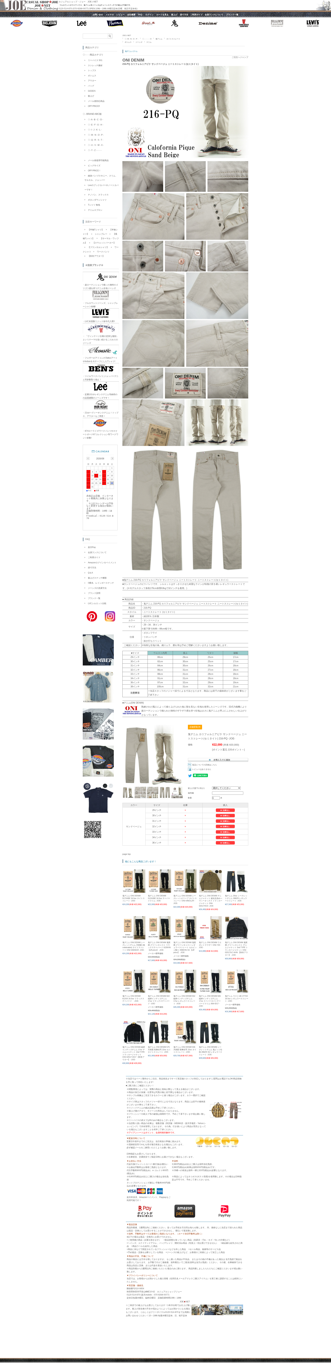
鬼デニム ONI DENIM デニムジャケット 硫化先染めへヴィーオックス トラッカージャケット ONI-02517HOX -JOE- (210, 901)
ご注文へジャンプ (240, 57)
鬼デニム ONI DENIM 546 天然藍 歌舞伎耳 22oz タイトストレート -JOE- (184, 1049)
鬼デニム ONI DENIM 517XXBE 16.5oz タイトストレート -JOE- (133, 898)
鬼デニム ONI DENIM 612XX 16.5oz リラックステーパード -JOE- (133, 998)
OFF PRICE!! (94, 106)
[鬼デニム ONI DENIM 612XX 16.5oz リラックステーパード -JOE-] (134, 991)
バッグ (91, 86)
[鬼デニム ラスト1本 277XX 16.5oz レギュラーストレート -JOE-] (236, 991)
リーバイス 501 (95, 60)
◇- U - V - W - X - (96, 145)
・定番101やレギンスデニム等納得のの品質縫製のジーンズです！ (100, 396)
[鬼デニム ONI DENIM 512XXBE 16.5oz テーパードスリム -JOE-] (159, 891)
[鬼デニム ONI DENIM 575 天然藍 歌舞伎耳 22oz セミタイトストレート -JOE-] (159, 1042)
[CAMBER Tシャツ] (98, 664)
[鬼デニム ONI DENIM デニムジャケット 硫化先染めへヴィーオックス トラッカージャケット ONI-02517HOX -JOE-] (210, 891)
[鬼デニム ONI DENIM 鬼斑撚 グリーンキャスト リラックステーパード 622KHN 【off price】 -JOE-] (159, 938)
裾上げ (91, 96)
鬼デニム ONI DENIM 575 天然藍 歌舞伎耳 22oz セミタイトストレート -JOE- (159, 1049)
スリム (149, 42)
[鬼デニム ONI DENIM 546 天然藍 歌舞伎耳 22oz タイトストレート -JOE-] (185, 1042)
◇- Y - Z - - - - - (95, 150)
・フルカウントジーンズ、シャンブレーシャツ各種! (100, 305)
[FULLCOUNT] (98, 812)
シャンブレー (101, 234)
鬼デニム (159, 39)
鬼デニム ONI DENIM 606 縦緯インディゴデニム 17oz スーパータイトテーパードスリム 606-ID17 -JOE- (210, 1001)
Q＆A (90, 573)
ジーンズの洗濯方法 (97, 588)
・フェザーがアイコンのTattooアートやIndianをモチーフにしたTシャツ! (100, 360)
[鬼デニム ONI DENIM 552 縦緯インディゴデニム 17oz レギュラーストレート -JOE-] (185, 991)
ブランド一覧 (94, 598)
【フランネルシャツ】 (98, 247)
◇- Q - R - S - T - (95, 140)
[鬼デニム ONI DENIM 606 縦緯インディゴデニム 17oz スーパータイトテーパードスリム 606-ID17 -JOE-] (210, 991)
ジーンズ (139, 42)
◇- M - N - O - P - (131, 39)
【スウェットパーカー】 (104, 243)
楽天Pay (92, 547)
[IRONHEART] (98, 738)
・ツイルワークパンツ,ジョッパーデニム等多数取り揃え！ (100, 378)
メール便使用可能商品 (98, 160)
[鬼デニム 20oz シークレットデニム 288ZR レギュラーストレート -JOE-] (236, 891)
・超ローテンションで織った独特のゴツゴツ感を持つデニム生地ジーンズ (100, 286)
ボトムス (128, 42)
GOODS (92, 91)
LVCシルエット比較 (97, 603)
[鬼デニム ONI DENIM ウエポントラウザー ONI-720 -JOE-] (210, 938)
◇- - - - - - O (147, 39)
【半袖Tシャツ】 (96, 229)
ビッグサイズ (94, 165)
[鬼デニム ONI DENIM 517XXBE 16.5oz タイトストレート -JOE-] (134, 891)
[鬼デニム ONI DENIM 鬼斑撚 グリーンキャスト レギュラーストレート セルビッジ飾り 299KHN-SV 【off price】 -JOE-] (185, 938)
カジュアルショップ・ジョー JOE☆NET (78, 2)
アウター (92, 80)
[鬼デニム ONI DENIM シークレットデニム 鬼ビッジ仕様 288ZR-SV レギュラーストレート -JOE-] (210, 1042)
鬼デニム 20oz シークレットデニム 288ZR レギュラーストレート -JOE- (236, 898)
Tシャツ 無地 (94, 205)
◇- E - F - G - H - (95, 125)
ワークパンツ (103, 252)
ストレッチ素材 (95, 65)
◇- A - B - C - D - (95, 119)
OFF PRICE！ (94, 170)
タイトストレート (173, 39)
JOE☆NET (126, 35)
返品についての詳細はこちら (204, 765)
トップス (92, 70)
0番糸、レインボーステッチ (101, 583)
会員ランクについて (97, 552)
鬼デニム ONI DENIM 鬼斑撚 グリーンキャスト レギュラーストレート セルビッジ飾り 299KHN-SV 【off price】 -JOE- (185, 947)
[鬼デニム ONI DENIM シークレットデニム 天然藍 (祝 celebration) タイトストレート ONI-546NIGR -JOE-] (134, 938)
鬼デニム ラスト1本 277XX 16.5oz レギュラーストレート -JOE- (236, 998)
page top (126, 854)
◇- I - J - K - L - (95, 130)
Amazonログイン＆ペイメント (102, 562)
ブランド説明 (94, 593)
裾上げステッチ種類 (97, 578)
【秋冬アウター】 (96, 256)
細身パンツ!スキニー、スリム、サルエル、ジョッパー (100, 178)
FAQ (87, 539)
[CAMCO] (98, 701)
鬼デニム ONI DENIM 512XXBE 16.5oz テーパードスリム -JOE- (159, 898)
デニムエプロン (95, 210)
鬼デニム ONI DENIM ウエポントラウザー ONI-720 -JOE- (210, 944)
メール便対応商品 (96, 101)
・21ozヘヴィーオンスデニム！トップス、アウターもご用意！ (100, 414)
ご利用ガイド (94, 557)
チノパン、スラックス (98, 195)
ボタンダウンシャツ (97, 200)
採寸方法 (92, 567)
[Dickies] (98, 775)
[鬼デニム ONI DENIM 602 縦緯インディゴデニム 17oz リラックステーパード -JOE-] (159, 991)
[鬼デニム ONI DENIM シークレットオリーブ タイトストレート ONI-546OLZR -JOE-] (185, 891)
